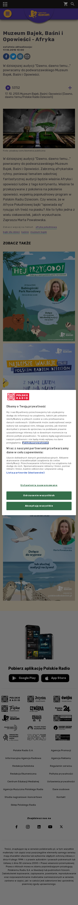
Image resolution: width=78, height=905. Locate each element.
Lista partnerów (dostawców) (25, 472)
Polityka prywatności (35, 442)
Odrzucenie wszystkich (39, 495)
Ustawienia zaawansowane (38, 485)
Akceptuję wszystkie (39, 505)
